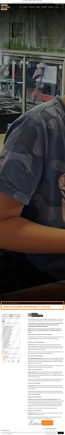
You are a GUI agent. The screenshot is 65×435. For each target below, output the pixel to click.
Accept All (60, 432)
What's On (25, 7)
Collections (31, 7)
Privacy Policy (10, 433)
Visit (20, 7)
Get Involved (44, 7)
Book (58, 4)
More (56, 7)
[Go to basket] (63, 7)
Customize (48, 432)
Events (6, 303)
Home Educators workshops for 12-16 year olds (37, 326)
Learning (38, 7)
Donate (62, 4)
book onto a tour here (34, 338)
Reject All (54, 432)
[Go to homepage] (5, 7)
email (57, 338)
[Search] (60, 7)
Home (4, 303)
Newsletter (50, 7)
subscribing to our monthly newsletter (47, 2)
